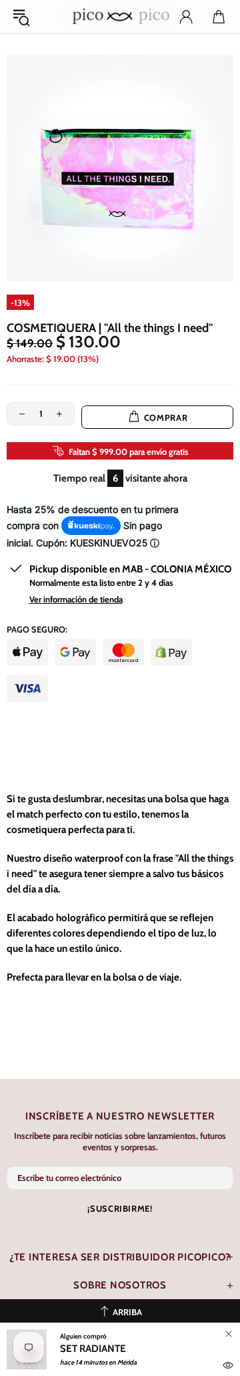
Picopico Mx (120, 16)
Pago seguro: (37, 629)
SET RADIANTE (93, 1349)
